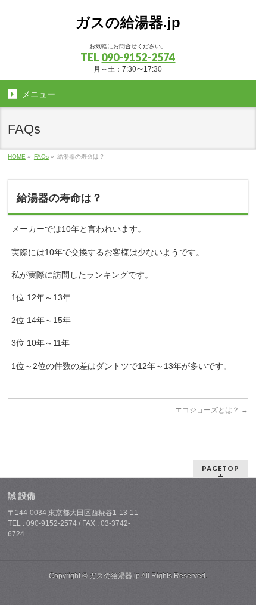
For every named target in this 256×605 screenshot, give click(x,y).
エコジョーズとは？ (211, 410)
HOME (17, 156)
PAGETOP (220, 468)
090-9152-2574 (138, 57)
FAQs (41, 156)
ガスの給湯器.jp (128, 22)
